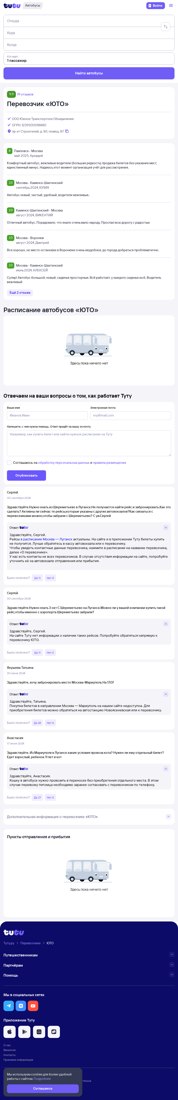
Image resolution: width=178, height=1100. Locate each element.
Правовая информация (18, 1059)
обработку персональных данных (63, 463)
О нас (7, 1045)
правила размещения (109, 463)
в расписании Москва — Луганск (46, 539)
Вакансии (9, 1050)
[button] (8, 1006)
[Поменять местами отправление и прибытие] (165, 26)
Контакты (9, 1055)
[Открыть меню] (171, 5)
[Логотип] (12, 6)
